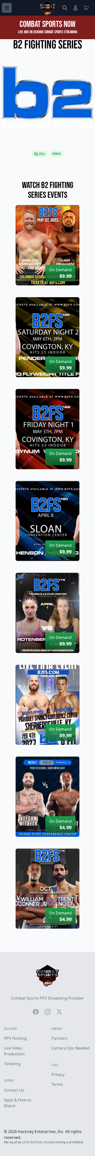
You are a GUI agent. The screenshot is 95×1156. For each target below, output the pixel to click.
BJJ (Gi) (39, 153)
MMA (56, 153)
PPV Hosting (15, 1038)
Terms (57, 1084)
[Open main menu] (7, 8)
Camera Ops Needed (70, 1048)
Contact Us (14, 1090)
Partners (59, 1038)
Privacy (58, 1074)
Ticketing (12, 1063)
